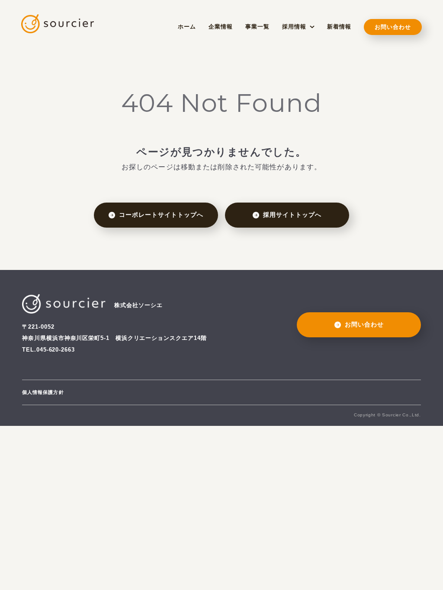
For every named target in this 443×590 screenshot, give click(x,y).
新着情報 (339, 26)
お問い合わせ (393, 27)
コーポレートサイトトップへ (161, 214)
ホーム (187, 26)
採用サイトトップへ (292, 214)
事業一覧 (257, 26)
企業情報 (221, 26)
